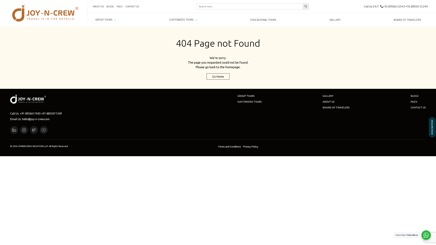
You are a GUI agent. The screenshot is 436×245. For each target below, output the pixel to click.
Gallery (328, 96)
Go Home (218, 76)
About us (328, 101)
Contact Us (418, 107)
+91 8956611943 (30, 113)
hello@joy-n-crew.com (36, 119)
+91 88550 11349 (417, 6)
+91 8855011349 (51, 113)
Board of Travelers (336, 107)
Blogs (414, 96)
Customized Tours (249, 101)
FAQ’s (414, 101)
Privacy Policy (250, 146)
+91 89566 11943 (394, 6)
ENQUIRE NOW (432, 127)
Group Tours (246, 96)
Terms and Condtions (229, 146)
